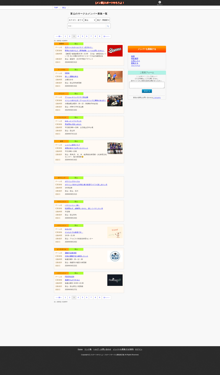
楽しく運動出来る (71, 76)
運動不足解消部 (71, 253)
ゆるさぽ (68, 229)
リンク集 (88, 349)
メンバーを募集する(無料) (123, 349)
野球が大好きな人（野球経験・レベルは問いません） (85, 51)
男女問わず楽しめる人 (73, 124)
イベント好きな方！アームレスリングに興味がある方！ (85, 100)
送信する (147, 91)
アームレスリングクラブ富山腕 (76, 97)
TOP (56, 8)
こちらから (157, 97)
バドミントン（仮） (72, 205)
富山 (64, 8)
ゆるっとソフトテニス (73, 121)
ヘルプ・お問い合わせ (102, 349)
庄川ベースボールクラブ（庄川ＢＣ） (79, 47)
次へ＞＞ (107, 36)
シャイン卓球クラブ (72, 145)
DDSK (67, 73)
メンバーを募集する (147, 49)
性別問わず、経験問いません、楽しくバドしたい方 (84, 208)
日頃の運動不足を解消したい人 (76, 256)
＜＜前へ (59, 36)
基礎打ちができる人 (72, 280)
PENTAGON (69, 277)
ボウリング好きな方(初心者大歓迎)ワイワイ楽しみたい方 (86, 185)
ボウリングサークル (72, 181)
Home (80, 349)
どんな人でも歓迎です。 (74, 232)
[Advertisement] (84, 32)
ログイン (160, 3)
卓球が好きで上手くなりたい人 (76, 148)
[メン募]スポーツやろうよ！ (110, 3)
